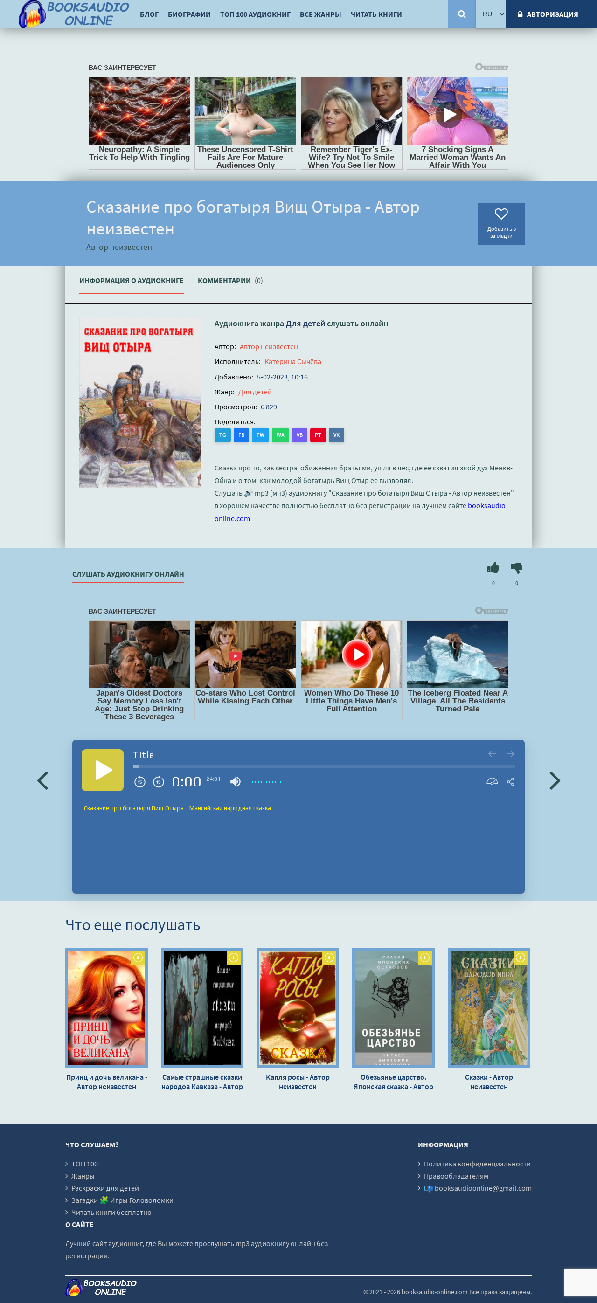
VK (336, 434)
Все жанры (320, 14)
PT (318, 434)
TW (260, 434)
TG (222, 434)
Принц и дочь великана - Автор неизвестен (106, 1081)
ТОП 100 (84, 1163)
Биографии (189, 14)
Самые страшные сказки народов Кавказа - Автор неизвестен (202, 1081)
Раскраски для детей (105, 1188)
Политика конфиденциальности (477, 1163)
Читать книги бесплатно (111, 1212)
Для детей (305, 323)
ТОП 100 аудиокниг (255, 14)
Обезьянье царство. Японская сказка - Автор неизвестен (393, 1081)
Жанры (83, 1175)
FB (241, 434)
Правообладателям (456, 1175)
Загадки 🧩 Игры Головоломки (122, 1200)
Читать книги (376, 14)
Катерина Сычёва (292, 361)
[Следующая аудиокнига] (555, 779)
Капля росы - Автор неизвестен (298, 1081)
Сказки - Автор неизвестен (489, 1081)
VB (300, 434)
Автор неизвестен (269, 346)
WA (281, 434)
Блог (149, 14)
